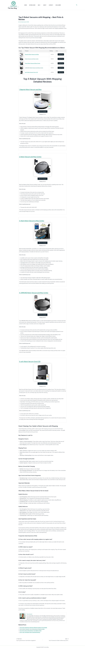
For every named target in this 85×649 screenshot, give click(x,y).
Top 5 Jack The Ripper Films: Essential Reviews (30, 632)
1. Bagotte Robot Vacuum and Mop (30, 89)
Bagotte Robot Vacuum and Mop (32, 54)
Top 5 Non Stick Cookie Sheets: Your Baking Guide (30, 630)
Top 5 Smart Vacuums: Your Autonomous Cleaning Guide (32, 629)
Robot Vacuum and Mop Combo (31, 58)
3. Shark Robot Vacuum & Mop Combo (31, 221)
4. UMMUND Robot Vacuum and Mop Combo (33, 293)
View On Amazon (42, 111)
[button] (76, 5)
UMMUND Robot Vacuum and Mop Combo (34, 67)
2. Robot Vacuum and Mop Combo (30, 157)
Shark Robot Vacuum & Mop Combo (32, 63)
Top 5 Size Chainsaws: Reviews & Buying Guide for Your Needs (33, 627)
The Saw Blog (12, 8)
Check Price (61, 54)
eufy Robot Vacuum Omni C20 (31, 72)
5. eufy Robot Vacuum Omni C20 (29, 361)
